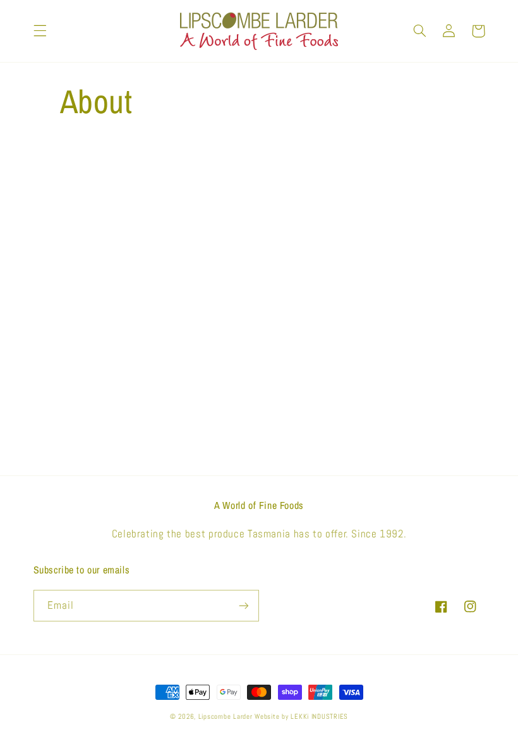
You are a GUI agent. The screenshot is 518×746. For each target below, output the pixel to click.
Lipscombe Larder (225, 716)
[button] (39, 31)
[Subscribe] (243, 605)
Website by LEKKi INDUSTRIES (301, 716)
